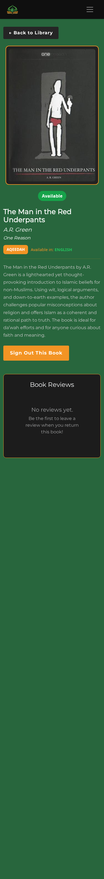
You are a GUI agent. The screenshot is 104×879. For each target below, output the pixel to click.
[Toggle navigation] (89, 9)
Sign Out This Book (36, 353)
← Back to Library (31, 32)
